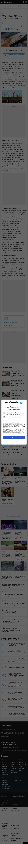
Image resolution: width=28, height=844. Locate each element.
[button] (14, 420)
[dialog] (14, 422)
